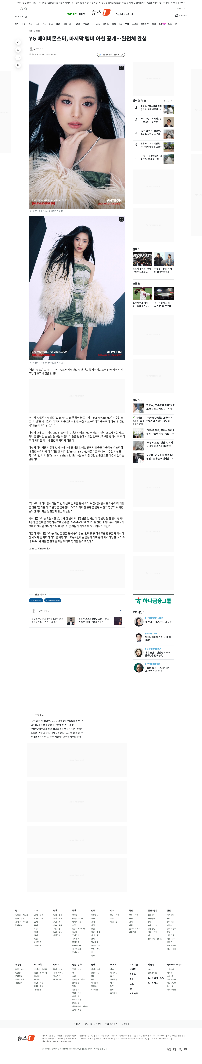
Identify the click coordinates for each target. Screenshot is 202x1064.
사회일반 (37, 945)
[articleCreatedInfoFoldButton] (57, 54)
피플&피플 (76, 945)
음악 (93, 979)
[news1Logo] (26, 1038)
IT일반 (37, 979)
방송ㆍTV (95, 973)
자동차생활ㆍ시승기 (80, 1006)
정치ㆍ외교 (133, 915)
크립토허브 (72, 14)
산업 (169, 910)
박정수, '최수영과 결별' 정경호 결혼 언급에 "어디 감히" (56, 728)
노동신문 (129, 14)
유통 (169, 932)
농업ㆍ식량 (57, 932)
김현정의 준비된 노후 (153, 648)
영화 (93, 976)
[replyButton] (18, 50)
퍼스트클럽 (171, 989)
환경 (36, 932)
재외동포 (113, 922)
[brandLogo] (101, 11)
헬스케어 (56, 976)
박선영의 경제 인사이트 (154, 618)
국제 (74, 910)
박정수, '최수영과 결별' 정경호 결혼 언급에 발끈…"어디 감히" (151, 109)
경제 (55, 910)
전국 (93, 910)
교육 (36, 922)
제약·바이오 (58, 973)
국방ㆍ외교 (114, 915)
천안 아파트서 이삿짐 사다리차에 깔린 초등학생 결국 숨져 (151, 147)
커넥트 (179, 8)
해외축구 (113, 979)
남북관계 (132, 932)
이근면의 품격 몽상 (152, 664)
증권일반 (151, 928)
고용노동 (56, 928)
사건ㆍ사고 (38, 915)
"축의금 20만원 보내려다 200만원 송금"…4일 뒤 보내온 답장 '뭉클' (159, 421)
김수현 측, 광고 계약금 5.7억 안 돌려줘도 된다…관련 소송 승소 (47, 620)
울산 (93, 952)
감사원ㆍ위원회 (21, 922)
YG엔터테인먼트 (53, 600)
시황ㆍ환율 (152, 932)
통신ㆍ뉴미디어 (40, 973)
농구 (112, 986)
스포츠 (136, 283)
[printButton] (18, 65)
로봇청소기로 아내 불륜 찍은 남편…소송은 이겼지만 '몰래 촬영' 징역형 (160, 458)
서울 (93, 918)
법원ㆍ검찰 (38, 918)
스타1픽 (170, 976)
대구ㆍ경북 (95, 945)
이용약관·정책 (111, 1024)
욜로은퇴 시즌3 (151, 633)
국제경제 (75, 935)
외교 (112, 910)
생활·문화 (77, 964)
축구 (112, 976)
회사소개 (77, 1024)
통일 (112, 918)
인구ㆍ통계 (57, 925)
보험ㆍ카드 (152, 925)
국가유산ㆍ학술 (78, 979)
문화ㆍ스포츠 (134, 928)
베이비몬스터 (36, 600)
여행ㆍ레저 (76, 993)
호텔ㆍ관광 (171, 945)
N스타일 (94, 989)
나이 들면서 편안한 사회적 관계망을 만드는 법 (158, 654)
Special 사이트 (174, 964)
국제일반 (75, 952)
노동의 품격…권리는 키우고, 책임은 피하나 (157, 669)
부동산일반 (19, 969)
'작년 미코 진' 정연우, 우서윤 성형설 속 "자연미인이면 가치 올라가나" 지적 (160, 446)
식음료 (169, 942)
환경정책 (56, 935)
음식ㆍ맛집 (76, 1010)
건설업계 (18, 983)
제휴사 (151, 964)
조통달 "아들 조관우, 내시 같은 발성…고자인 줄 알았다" (57, 732)
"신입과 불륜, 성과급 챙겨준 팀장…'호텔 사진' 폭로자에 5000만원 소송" (160, 434)
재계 (169, 918)
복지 (36, 925)
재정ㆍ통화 (57, 918)
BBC (150, 969)
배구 (112, 983)
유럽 (74, 925)
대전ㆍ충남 (95, 935)
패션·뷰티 (171, 939)
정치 (17, 910)
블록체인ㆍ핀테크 (155, 939)
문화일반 (75, 983)
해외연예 (94, 983)
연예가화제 (95, 969)
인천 (93, 925)
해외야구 (113, 973)
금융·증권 (152, 910)
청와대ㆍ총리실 (21, 915)
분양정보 (18, 976)
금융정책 (151, 918)
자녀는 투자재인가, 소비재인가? (158, 639)
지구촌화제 (76, 949)
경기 (93, 922)
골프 (112, 989)
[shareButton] (18, 42)
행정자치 (94, 915)
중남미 (75, 932)
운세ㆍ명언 (76, 996)
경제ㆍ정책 (57, 915)
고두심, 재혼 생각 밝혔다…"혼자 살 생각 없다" (52, 724)
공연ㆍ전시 (76, 969)
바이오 (56, 964)
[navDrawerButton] (17, 9)
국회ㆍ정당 (19, 918)
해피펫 (82, 14)
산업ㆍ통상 (57, 922)
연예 (31, 31)
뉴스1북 (170, 986)
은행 (150, 922)
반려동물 (75, 1003)
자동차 (169, 925)
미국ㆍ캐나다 (77, 918)
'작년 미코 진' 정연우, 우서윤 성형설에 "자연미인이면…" (57, 721)
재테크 (150, 935)
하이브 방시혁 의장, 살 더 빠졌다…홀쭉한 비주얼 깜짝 (56, 736)
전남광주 (94, 942)
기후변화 (75, 939)
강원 (93, 928)
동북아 (75, 915)
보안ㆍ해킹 (38, 983)
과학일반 (37, 989)
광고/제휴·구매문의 (93, 1024)
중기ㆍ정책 (171, 928)
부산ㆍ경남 (95, 949)
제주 (93, 955)
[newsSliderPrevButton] (164, 101)
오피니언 (137, 612)
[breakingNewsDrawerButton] (21, 9)
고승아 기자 (39, 49)
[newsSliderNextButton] (171, 101)
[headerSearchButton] (25, 9)
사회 (36, 910)
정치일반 (18, 925)
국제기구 (75, 942)
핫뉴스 (136, 400)
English (120, 14)
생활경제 (170, 935)
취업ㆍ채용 (171, 949)
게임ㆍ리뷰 (38, 986)
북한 (131, 910)
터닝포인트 (171, 983)
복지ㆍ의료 (57, 969)
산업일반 (170, 915)
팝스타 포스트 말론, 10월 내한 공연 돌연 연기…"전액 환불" (93, 620)
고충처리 (125, 1024)
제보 (185, 8)
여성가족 (37, 942)
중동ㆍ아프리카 (78, 928)
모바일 (37, 976)
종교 (74, 976)
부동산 (18, 964)
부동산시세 (19, 979)
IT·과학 (38, 964)
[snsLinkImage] (169, 1049)
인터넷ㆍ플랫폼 (40, 969)
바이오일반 (57, 979)
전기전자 (170, 922)
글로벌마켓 (152, 973)
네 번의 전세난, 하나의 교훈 (158, 622)
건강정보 (75, 989)
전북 (93, 939)
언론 (74, 986)
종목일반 (113, 993)
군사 (131, 918)
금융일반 (151, 915)
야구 (112, 969)
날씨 (36, 935)
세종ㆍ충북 (95, 932)
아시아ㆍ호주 (77, 922)
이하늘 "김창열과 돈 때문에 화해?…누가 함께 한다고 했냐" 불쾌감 (45, 2)
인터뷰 (93, 986)
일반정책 (18, 973)
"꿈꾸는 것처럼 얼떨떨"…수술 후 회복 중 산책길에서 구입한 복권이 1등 (107, 2)
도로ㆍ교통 (76, 999)
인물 (36, 939)
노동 (36, 928)
